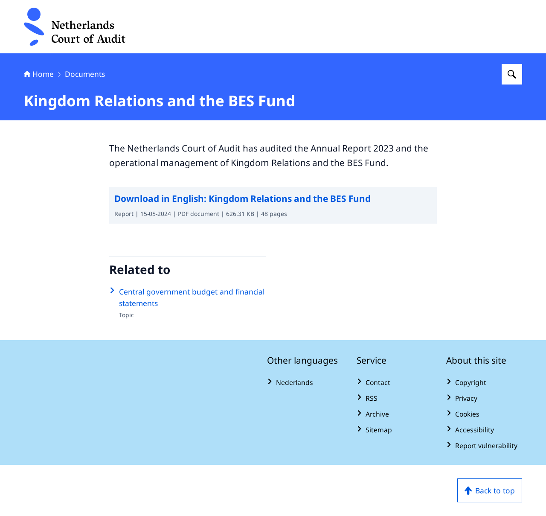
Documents (85, 74)
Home (43, 74)
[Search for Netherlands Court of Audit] (512, 74)
